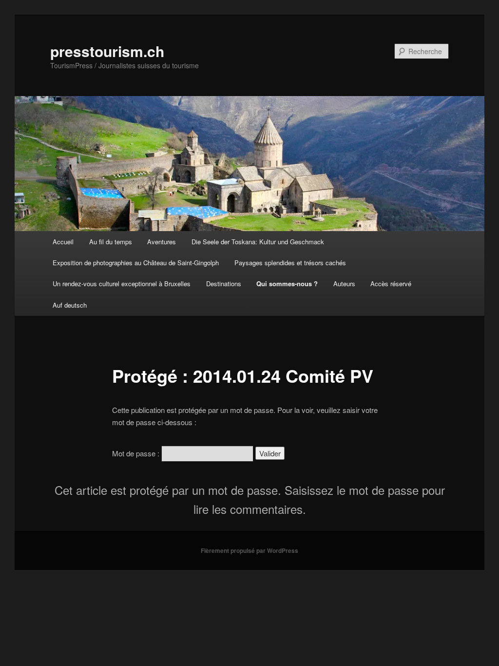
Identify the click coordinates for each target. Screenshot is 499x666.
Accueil (63, 241)
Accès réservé (390, 283)
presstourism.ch (107, 50)
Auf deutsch (70, 305)
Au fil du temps (110, 241)
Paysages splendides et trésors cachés (290, 262)
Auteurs (344, 283)
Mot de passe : (136, 453)
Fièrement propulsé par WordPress (249, 550)
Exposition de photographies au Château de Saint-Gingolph (136, 262)
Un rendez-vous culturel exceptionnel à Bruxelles (122, 283)
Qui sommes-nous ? (287, 283)
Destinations (223, 283)
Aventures (161, 241)
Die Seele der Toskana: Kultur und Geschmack (258, 241)
